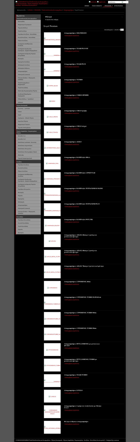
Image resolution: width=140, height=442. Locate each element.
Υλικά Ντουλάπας (23, 88)
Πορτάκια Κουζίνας (23, 165)
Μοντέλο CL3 (21, 139)
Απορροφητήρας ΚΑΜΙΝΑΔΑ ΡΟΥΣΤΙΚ (78, 219)
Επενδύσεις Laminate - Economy (27, 142)
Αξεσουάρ (21, 155)
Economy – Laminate (24, 108)
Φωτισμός (21, 58)
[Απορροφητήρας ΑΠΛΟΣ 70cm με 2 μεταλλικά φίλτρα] (52, 272)
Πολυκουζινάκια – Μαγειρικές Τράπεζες (26, 78)
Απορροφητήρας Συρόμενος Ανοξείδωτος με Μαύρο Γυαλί (82, 407)
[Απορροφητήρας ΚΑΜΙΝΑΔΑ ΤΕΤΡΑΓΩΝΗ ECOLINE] (52, 194)
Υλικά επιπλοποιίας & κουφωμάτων (52, 10)
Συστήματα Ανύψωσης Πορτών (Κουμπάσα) (27, 54)
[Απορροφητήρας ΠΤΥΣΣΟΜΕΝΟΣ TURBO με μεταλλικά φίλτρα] (52, 365)
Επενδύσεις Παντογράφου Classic (27, 152)
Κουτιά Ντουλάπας (23, 223)
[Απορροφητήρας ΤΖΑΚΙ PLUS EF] (52, 54)
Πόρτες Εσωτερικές (22, 105)
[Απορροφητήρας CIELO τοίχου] (52, 132)
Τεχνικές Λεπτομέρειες (24, 127)
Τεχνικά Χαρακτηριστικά (25, 158)
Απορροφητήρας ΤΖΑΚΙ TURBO (75, 375)
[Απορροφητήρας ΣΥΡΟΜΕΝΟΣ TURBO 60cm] (52, 318)
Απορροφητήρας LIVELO (73, 390)
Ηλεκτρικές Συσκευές (24, 74)
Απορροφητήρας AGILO (72, 142)
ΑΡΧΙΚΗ (30, 10)
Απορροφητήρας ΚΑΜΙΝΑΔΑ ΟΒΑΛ (77, 157)
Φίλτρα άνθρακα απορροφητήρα (76, 421)
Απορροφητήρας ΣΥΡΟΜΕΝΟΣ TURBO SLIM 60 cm (82, 297)
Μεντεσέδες (21, 21)
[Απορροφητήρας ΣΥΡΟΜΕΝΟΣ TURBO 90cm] (52, 334)
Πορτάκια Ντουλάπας (24, 220)
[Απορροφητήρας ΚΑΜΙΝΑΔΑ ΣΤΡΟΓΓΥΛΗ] (52, 179)
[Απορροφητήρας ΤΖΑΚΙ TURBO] (52, 381)
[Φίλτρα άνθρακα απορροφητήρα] (52, 427)
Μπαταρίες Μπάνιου (24, 68)
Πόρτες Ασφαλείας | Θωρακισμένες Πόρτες (27, 132)
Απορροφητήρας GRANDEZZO (75, 33)
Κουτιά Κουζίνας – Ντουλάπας (26, 37)
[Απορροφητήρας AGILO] (52, 147)
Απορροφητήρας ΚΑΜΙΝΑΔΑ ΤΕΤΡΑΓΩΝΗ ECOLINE (83, 188)
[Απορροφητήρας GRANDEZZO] (52, 39)
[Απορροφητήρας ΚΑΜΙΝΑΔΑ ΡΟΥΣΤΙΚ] (52, 225)
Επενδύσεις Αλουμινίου (24, 149)
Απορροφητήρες (68, 10)
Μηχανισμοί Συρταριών (25, 24)
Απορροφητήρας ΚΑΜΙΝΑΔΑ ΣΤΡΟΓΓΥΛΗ (79, 173)
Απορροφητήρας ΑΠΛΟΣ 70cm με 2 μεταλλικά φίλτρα (84, 266)
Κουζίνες (19, 162)
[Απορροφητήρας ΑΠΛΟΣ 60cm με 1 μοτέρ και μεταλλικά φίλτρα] (52, 241)
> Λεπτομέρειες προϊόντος (71, 35)
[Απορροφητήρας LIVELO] (52, 396)
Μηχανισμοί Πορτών (24, 124)
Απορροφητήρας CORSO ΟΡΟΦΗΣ (76, 95)
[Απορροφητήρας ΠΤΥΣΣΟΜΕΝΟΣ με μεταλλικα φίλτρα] (52, 350)
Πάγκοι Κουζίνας (23, 40)
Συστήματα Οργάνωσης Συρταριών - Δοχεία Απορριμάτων (27, 49)
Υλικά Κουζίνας (22, 31)
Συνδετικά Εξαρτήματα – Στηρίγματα (25, 95)
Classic (20, 111)
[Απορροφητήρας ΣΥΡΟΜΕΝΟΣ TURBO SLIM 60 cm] (52, 303)
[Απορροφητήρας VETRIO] (52, 85)
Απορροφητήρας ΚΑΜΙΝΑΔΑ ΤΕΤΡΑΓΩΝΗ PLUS (82, 204)
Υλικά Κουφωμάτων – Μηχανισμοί (24, 83)
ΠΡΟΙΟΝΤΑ (37, 10)
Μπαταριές (21, 202)
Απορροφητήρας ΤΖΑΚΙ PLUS (75, 64)
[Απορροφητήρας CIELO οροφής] (52, 116)
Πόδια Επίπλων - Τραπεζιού (26, 99)
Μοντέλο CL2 (21, 136)
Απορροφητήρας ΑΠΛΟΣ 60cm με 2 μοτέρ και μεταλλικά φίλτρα (80, 251)
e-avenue (116, 440)
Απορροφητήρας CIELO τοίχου (75, 126)
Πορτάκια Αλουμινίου (24, 189)
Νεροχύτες (21, 199)
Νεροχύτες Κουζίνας (24, 62)
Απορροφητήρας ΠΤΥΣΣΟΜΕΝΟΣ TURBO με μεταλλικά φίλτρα (80, 360)
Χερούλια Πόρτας (23, 121)
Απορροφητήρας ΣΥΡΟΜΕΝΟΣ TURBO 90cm (80, 328)
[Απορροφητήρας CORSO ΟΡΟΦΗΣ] (52, 101)
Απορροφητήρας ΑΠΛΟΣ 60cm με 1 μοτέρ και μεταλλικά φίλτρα (80, 236)
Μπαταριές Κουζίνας (24, 65)
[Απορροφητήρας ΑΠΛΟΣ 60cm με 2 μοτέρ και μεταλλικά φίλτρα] (52, 256)
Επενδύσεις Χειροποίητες (25, 145)
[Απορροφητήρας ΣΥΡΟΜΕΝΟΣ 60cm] (52, 287)
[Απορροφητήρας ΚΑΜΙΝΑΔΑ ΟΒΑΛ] (52, 163)
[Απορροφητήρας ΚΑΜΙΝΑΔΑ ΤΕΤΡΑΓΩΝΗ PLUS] (52, 210)
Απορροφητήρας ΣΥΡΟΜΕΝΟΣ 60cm (77, 281)
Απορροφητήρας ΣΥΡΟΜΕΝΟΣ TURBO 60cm (80, 312)
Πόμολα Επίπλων (23, 28)
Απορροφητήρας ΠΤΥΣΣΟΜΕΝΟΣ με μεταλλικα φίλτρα (82, 345)
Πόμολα (20, 195)
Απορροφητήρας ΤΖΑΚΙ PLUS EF (76, 48)
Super (19, 115)
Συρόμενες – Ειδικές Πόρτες (26, 118)
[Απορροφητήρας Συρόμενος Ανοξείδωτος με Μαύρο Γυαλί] (52, 412)
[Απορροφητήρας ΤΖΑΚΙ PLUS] (52, 70)
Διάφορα (20, 102)
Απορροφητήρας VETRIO (73, 79)
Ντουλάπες (20, 217)
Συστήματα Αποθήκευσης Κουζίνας (25, 44)
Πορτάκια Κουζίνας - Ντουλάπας (27, 34)
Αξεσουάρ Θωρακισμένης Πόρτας (27, 91)
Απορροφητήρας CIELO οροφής (75, 111)
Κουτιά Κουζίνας (22, 168)
